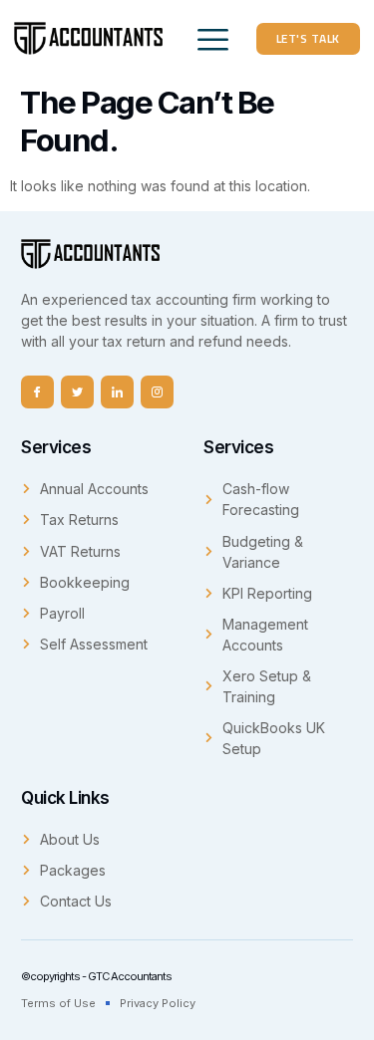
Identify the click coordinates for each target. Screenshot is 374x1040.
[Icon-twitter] (77, 392)
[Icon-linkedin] (117, 392)
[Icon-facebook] (37, 392)
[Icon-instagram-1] (157, 392)
